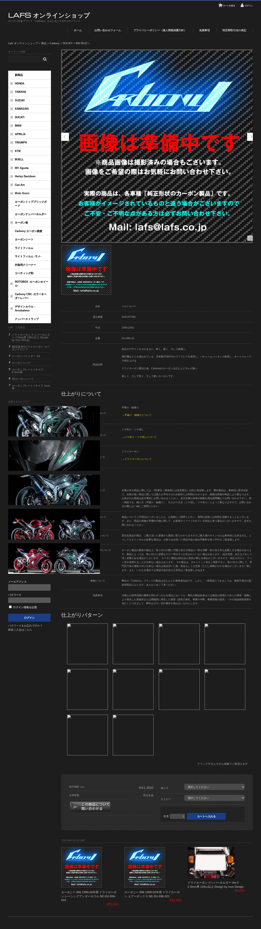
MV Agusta (22, 168)
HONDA (19, 83)
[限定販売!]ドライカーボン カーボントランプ (31, 348)
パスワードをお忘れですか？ (25, 625)
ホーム (78, 30)
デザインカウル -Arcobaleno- (25, 308)
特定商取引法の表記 (234, 30)
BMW (18, 125)
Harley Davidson (25, 176)
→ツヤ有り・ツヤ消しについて (139, 437)
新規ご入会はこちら (20, 629)
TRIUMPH (21, 142)
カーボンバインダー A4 (26, 356)
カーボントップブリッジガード (31, 203)
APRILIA (20, 134)
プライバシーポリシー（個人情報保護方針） (160, 30)
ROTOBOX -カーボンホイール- (31, 283)
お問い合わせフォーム (107, 30)
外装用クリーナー (25, 264)
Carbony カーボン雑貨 (28, 231)
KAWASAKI (22, 108)
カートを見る (227, 4)
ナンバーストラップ (27, 319)
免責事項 (204, 30)
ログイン (249, 5)
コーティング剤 (24, 273)
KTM (18, 151)
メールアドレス (17, 581)
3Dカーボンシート (23, 378)
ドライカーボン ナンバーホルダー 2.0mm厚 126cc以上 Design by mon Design (31, 337)
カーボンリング (21, 362)
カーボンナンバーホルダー (31, 214)
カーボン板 (21, 222)
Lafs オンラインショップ (49, 14)
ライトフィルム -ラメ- (28, 256)
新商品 (19, 75)
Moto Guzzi (22, 193)
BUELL (19, 159)
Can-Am (20, 184)
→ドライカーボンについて (137, 459)
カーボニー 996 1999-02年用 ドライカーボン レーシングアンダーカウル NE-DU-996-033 (88, 896)
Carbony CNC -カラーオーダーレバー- (31, 296)
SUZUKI (20, 100)
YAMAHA (20, 91)
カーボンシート (24, 239)
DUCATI (19, 117)
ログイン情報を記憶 (24, 607)
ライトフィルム (24, 248)
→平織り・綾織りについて (137, 415)
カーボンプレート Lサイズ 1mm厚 (31, 387)
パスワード (14, 594)
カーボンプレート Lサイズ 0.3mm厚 (27, 371)
